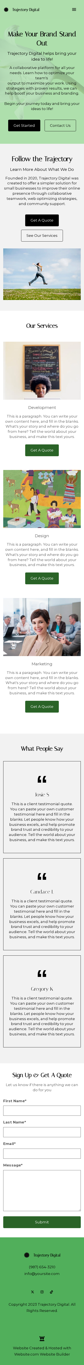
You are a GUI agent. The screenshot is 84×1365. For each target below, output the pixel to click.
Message (13, 1165)
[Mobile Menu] (74, 9)
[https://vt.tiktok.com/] (51, 1291)
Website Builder (55, 1354)
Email (9, 1144)
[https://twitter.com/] (32, 1291)
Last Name (14, 1122)
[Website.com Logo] (42, 1338)
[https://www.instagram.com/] (42, 1291)
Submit (42, 1222)
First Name (14, 1101)
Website (20, 1348)
